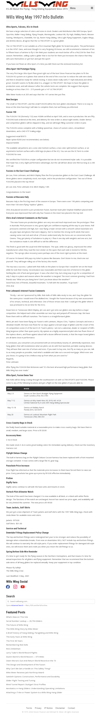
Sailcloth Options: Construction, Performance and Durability (33, 676)
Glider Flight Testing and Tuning (20, 680)
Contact (71, 708)
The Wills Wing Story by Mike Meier (22, 629)
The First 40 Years (14, 641)
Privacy (38, 708)
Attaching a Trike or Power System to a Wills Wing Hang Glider (34, 692)
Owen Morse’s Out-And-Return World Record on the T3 (31, 660)
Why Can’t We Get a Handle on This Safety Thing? (28, 668)
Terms (29, 708)
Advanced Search (17, 605)
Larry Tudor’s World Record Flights (21, 652)
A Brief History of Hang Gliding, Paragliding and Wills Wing (32, 633)
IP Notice (48, 708)
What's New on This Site (17, 617)
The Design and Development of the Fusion (25, 664)
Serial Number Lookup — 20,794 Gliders (24, 621)
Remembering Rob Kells (17, 645)
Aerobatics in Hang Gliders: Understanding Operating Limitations (35, 688)
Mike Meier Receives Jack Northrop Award (25, 672)
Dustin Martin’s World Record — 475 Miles (25, 656)
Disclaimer (60, 708)
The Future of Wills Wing (17, 625)
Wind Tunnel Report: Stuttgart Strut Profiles (26, 684)
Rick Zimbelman (13, 648)
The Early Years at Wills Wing (19, 637)
